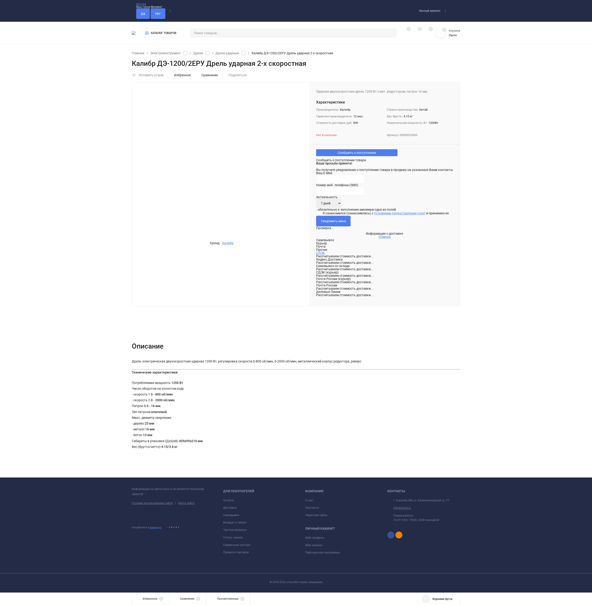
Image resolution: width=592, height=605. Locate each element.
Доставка (230, 507)
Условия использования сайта (152, 503)
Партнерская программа (322, 552)
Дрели (198, 53)
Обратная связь (316, 515)
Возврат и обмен (235, 522)
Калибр (228, 243)
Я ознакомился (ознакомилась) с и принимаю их (385, 213)
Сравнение (209, 75)
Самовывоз (231, 515)
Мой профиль (314, 537)
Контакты (312, 507)
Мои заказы (313, 545)
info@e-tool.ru (402, 508)
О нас (309, 500)
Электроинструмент (165, 53)
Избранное (182, 75)
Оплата (228, 500)
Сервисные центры (236, 545)
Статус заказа (233, 537)
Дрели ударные (227, 53)
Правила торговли (236, 552)
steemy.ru (155, 527)
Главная (138, 53)
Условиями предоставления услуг (400, 213)
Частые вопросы (235, 530)
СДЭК (320, 253)
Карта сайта (186, 503)
